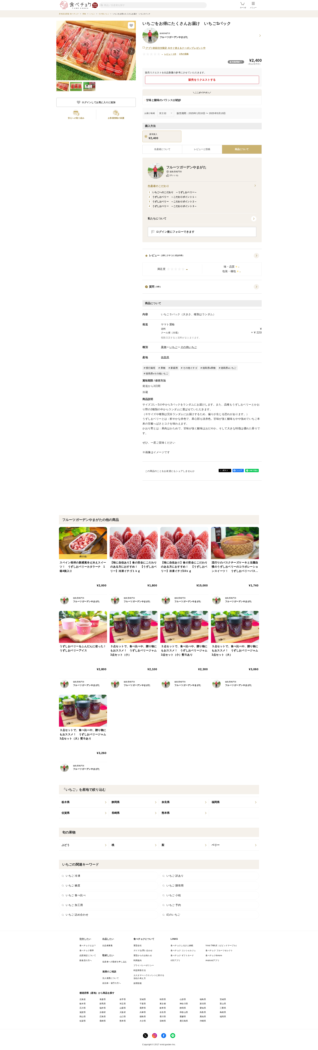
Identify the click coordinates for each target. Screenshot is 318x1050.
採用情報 (137, 983)
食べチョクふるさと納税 (182, 945)
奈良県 (163, 1012)
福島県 (203, 999)
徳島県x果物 (209, 368)
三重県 (223, 1008)
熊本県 (123, 1021)
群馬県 (103, 1003)
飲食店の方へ (86, 960)
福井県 (103, 1008)
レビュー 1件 (170, 54)
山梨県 (123, 1008)
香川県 (163, 1016)
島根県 (223, 1012)
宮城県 (143, 999)
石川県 (83, 1008)
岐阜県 (163, 1008)
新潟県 (203, 1003)
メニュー (253, 7)
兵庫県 (143, 1012)
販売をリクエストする (202, 79)
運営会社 (137, 945)
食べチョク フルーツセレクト (219, 950)
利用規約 (137, 960)
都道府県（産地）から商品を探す (97, 993)
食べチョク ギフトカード (182, 955)
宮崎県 (163, 1021)
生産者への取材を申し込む (114, 962)
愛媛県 (183, 1016)
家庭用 (174, 368)
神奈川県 (184, 1003)
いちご (173, 347)
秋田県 (163, 999)
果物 (163, 347)
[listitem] (84, 802)
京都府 (103, 1012)
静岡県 (183, 1008)
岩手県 (123, 999)
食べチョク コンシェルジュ (183, 950)
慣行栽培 (150, 368)
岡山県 (83, 1016)
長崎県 (103, 1021)
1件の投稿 (183, 54)
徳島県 (165, 357)
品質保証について (88, 955)
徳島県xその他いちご (157, 373)
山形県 (183, 999)
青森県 (103, 999)
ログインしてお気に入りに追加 (98, 102)
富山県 (223, 1003)
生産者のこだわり (158, 186)
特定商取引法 (139, 970)
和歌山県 (184, 1012)
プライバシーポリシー (143, 965)
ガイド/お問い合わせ (143, 950)
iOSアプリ (175, 960)
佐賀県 (83, 1021)
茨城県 (223, 999)
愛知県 (203, 1008)
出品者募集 (107, 945)
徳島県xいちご (228, 368)
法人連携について (110, 978)
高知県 (203, 1016)
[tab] (202, 149)
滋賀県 (83, 1012)
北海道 (83, 999)
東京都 (163, 1003)
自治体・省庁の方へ (111, 983)
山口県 (123, 1016)
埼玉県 (123, 1003)
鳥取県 (203, 1012)
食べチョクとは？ (88, 945)
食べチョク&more (214, 955)
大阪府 (123, 1012)
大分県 (143, 1021)
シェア (239, 470)
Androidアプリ (212, 960)
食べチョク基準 (87, 950)
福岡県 (223, 1016)
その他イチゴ (190, 368)
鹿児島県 (184, 1021)
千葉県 (143, 1003)
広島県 (103, 1016)
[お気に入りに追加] (131, 25)
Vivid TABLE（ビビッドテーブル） (222, 945)
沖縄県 (203, 1021)
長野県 (143, 1008)
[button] (202, 264)
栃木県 (83, 1003)
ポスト (225, 470)
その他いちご (189, 347)
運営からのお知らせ (142, 955)
